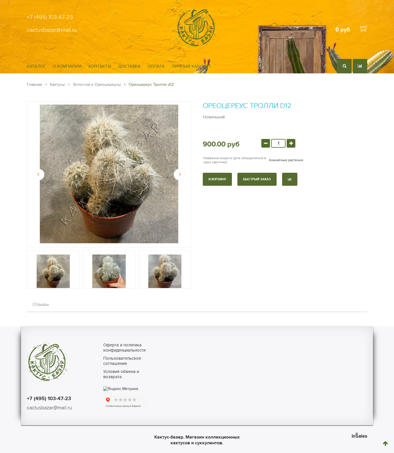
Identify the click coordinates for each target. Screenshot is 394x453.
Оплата (156, 66)
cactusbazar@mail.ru (52, 30)
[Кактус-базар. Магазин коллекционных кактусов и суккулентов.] (197, 46)
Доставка (129, 66)
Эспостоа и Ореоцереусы (96, 84)
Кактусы (57, 84)
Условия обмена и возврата (121, 374)
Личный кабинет (191, 66)
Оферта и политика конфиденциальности (124, 347)
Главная (34, 84)
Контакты (100, 66)
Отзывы (41, 304)
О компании (67, 66)
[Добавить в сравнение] (289, 179)
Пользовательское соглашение (122, 361)
